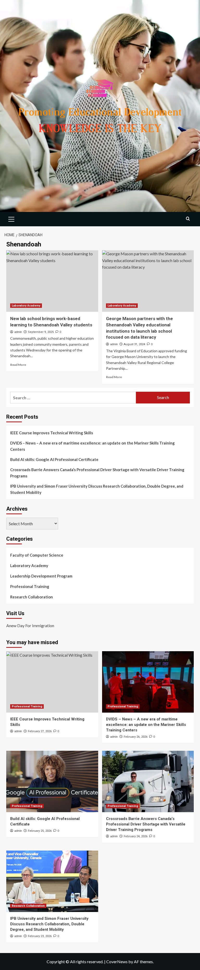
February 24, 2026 (135, 836)
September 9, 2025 (41, 332)
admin (18, 331)
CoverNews (117, 961)
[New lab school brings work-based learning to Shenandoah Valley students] (52, 281)
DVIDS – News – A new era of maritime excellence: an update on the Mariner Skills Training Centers (92, 446)
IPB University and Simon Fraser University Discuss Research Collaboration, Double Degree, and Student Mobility (96, 489)
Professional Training (29, 586)
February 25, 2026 (40, 831)
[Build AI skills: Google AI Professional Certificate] (52, 781)
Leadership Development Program (41, 576)
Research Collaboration (31, 596)
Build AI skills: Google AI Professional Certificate (54, 459)
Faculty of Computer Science (36, 555)
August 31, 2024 (134, 344)
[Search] (188, 218)
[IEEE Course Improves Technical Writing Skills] (52, 682)
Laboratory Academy (26, 305)
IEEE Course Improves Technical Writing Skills (51, 432)
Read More (18, 365)
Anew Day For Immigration (30, 625)
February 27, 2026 (40, 731)
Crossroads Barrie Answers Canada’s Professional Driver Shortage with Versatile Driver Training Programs (97, 472)
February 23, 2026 (40, 936)
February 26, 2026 (135, 736)
